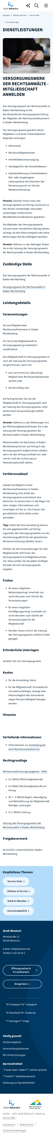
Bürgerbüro (21, 984)
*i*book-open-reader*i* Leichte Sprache (25, 1070)
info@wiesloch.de (20, 949)
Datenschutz (26, 1124)
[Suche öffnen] (36, 6)
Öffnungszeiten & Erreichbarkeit (21, 970)
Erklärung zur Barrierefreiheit (18, 1083)
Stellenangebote (12, 1042)
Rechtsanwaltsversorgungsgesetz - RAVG (25, 771)
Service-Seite (34, 15)
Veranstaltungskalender (16, 1048)
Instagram (31, 1004)
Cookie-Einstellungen (14, 1130)
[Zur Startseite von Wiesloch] (10, 5)
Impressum (9, 1124)
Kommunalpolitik (17, 911)
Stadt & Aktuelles (17, 901)
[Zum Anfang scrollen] (46, 1131)
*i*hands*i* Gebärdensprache (19, 1076)
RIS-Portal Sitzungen (14, 1055)
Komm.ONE (9, 1118)
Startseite (6, 15)
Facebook (30, 1013)
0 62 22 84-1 (18, 953)
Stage (26, 1021)
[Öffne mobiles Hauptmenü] (46, 5)
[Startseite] (16, 1104)
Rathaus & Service (19, 15)
